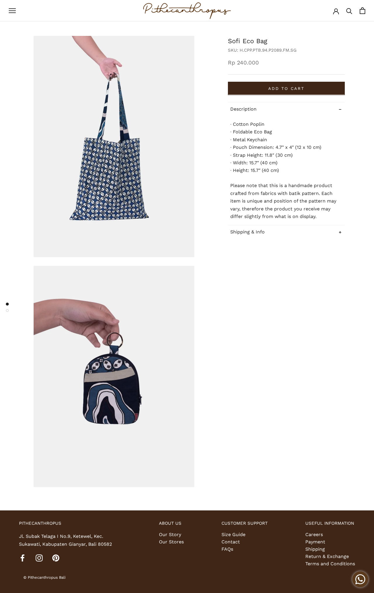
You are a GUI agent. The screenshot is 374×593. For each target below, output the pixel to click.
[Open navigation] (12, 10)
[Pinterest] (55, 557)
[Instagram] (39, 557)
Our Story (170, 534)
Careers (314, 534)
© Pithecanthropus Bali (44, 577)
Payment (315, 542)
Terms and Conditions (330, 564)
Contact (230, 542)
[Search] (349, 11)
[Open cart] (362, 10)
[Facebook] (22, 557)
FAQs (227, 549)
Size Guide (233, 534)
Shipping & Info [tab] (247, 232)
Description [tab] (243, 108)
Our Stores (171, 542)
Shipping (315, 549)
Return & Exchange (327, 556)
